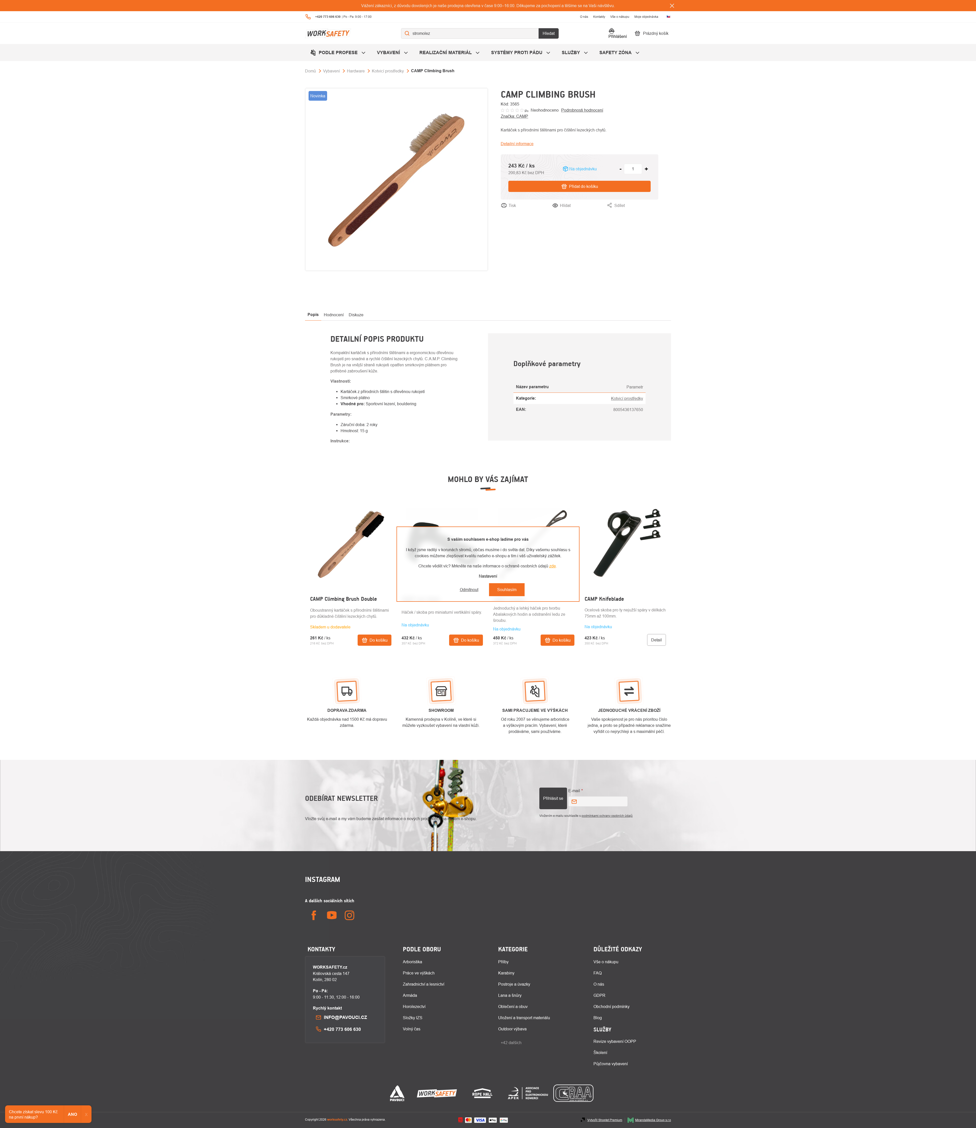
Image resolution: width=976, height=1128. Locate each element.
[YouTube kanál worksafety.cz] (332, 915)
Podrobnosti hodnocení (582, 110)
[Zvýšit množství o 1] (646, 168)
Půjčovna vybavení (610, 1063)
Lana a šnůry (510, 995)
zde (552, 566)
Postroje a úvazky (514, 984)
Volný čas (411, 1029)
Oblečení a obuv (513, 1006)
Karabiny (506, 973)
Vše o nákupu (619, 17)
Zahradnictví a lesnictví (423, 984)
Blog (597, 1017)
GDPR (599, 995)
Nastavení (488, 576)
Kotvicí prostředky (627, 398)
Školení (600, 1052)
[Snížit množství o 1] (620, 168)
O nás (584, 17)
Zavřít (653, 211)
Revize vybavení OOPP (614, 1041)
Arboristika (412, 961)
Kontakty (599, 17)
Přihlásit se (553, 798)
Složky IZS (412, 1017)
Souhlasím (506, 589)
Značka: (514, 116)
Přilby (503, 961)
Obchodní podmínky (611, 1006)
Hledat (549, 33)
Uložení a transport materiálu (524, 1017)
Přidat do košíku (583, 186)
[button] (350, 625)
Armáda (410, 995)
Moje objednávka (646, 17)
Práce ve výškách (419, 973)
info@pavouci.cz (345, 1017)
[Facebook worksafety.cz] (314, 915)
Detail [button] (656, 640)
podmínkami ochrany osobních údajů (607, 816)
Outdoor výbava (512, 1029)
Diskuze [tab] (356, 314)
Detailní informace (517, 143)
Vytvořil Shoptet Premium (604, 1120)
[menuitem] (338, 52)
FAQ (597, 973)
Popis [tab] (313, 314)
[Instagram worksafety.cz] (349, 915)
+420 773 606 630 (342, 1029)
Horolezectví (414, 1006)
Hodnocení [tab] (334, 314)
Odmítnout (469, 589)
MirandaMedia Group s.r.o (653, 1120)
